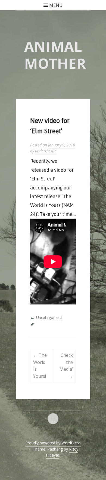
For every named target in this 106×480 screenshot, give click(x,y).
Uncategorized (49, 317)
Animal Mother (55, 55)
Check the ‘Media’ (66, 365)
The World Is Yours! (40, 365)
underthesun (46, 150)
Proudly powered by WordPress (53, 442)
